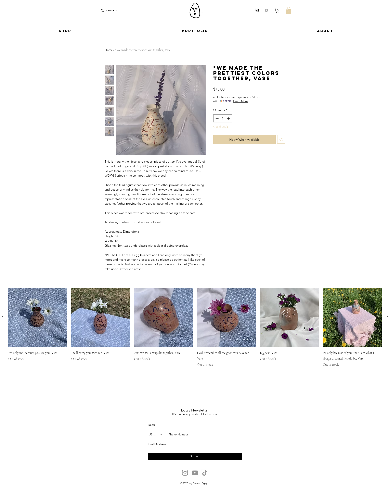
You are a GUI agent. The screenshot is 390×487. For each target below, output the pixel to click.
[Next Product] (387, 317)
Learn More (240, 101)
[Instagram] (185, 473)
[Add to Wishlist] (281, 139)
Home (108, 50)
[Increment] (229, 118)
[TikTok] (205, 473)
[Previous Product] (2, 317)
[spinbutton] (222, 118)
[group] (195, 327)
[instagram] (257, 10)
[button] (277, 10)
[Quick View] (37, 317)
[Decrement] (216, 118)
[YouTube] (195, 473)
